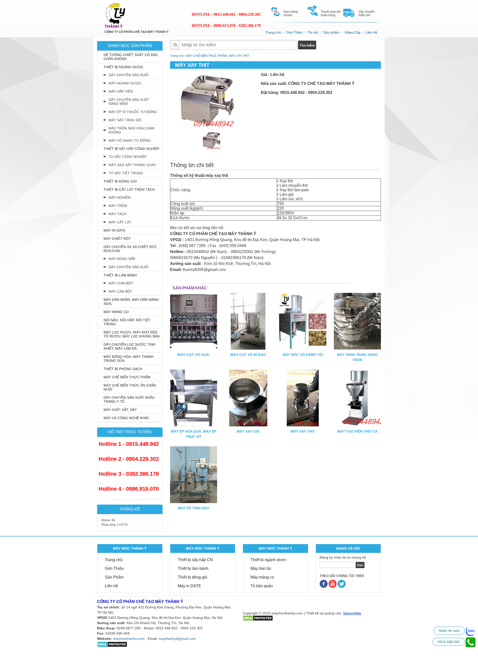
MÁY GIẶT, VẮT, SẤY (120, 410)
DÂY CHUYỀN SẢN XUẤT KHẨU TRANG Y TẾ (129, 399)
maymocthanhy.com (129, 639)
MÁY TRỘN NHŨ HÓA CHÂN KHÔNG (131, 130)
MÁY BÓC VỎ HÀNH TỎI (303, 355)
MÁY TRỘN (118, 206)
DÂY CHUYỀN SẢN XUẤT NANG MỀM (129, 102)
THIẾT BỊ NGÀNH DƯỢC (123, 67)
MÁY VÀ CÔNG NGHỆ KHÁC (126, 418)
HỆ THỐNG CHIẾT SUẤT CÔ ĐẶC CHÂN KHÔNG (131, 57)
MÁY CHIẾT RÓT (117, 239)
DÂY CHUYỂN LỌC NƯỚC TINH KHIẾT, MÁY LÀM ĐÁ (129, 346)
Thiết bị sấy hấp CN (195, 560)
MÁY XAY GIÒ (248, 431)
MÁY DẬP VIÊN (121, 91)
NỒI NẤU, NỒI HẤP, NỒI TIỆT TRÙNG (127, 322)
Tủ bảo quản (261, 586)
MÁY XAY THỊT (303, 431)
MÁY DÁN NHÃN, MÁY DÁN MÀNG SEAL (131, 302)
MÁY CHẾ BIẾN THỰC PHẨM (127, 377)
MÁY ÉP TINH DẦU (193, 508)
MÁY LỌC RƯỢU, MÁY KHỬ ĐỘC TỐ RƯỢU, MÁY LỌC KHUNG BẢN (132, 334)
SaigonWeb (352, 613)
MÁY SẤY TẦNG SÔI (125, 120)
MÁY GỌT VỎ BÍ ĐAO (248, 355)
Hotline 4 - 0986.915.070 (129, 489)
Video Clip (352, 32)
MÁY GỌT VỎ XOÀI (193, 355)
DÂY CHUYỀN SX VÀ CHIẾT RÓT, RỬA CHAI (130, 249)
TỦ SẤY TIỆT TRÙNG (126, 173)
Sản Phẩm (114, 577)
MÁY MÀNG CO (116, 312)
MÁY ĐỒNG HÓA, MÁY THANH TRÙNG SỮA (128, 359)
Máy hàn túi (260, 568)
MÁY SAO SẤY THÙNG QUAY (132, 165)
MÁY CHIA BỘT (121, 283)
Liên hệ (371, 32)
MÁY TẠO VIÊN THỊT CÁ (357, 431)
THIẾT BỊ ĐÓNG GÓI (120, 181)
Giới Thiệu (294, 32)
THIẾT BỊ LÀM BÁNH (120, 275)
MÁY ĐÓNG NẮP (122, 259)
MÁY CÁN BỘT (120, 291)
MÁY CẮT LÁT (120, 222)
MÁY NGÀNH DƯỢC (125, 83)
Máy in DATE (189, 586)
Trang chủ (273, 32)
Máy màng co (262, 577)
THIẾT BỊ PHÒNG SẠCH (123, 369)
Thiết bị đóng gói (192, 577)
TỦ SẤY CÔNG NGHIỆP (128, 157)
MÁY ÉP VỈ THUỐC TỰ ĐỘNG (133, 112)
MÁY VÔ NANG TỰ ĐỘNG (130, 140)
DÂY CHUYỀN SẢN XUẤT (129, 75)
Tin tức (313, 32)
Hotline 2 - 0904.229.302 (129, 459)
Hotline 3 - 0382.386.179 (129, 474)
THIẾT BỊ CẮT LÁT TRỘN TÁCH (129, 190)
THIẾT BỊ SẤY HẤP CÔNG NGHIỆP (131, 149)
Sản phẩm (331, 32)
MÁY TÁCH (117, 214)
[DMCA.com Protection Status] (112, 644)
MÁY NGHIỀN (119, 197)
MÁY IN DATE (114, 230)
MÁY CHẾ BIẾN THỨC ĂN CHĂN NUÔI (130, 387)
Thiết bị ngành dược (268, 560)
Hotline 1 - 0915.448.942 (129, 444)
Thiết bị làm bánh (193, 568)
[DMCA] (258, 618)
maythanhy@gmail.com (177, 639)
